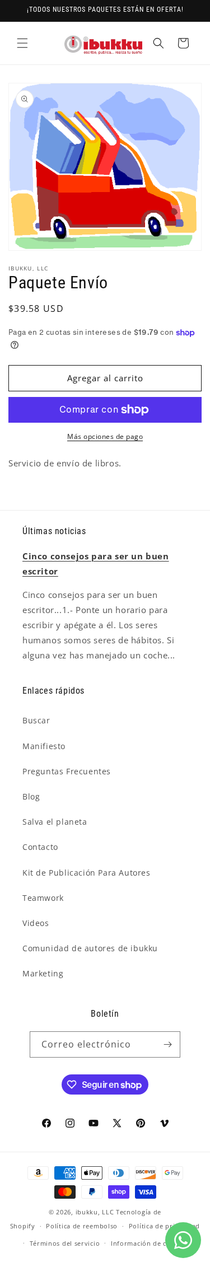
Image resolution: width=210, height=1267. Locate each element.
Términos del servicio (65, 1243)
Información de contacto (151, 1243)
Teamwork (43, 897)
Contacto (40, 846)
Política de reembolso (82, 1226)
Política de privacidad (164, 1226)
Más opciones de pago (105, 436)
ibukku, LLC (95, 1212)
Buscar (36, 720)
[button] (22, 43)
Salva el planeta (54, 821)
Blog (31, 796)
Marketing (42, 973)
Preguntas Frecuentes (66, 771)
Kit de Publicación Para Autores (86, 872)
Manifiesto (44, 746)
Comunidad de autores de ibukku (90, 948)
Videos (35, 923)
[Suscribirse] (167, 1044)
